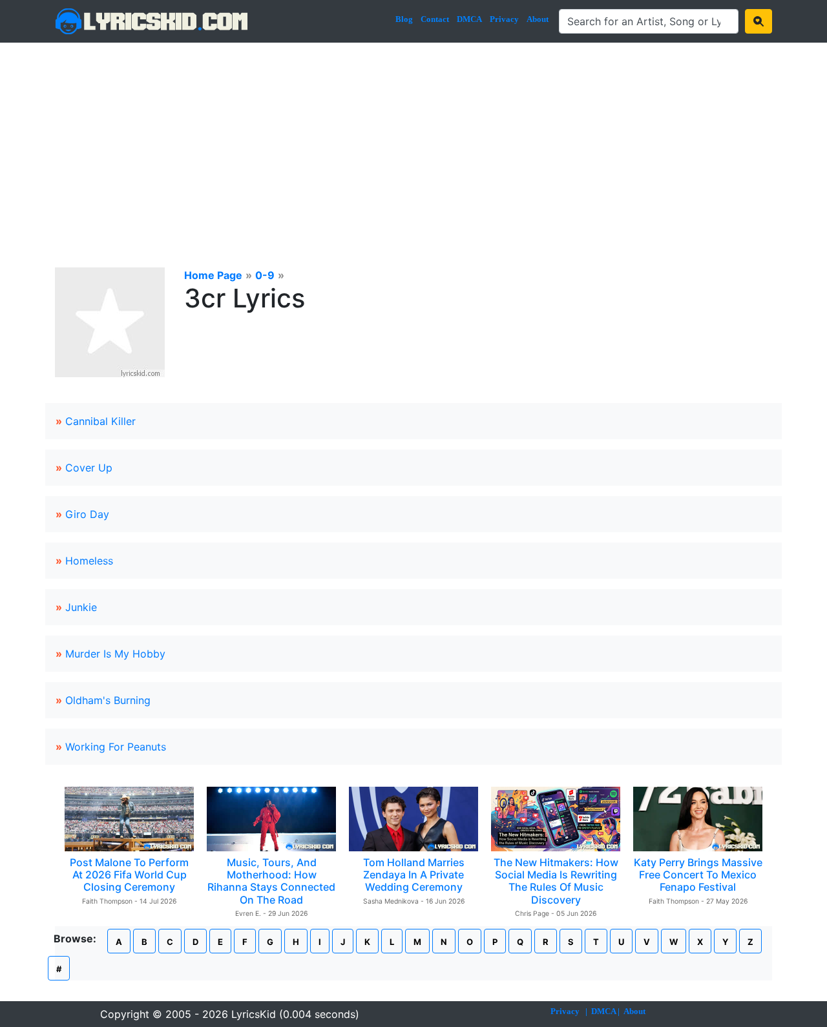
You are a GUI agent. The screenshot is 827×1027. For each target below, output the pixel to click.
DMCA (469, 19)
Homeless (89, 560)
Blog (404, 19)
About (538, 19)
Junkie (81, 607)
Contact (435, 19)
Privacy (504, 19)
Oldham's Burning (108, 700)
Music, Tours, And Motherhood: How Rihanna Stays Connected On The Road (271, 881)
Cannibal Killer (100, 421)
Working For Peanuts (115, 746)
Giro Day (87, 514)
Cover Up (88, 467)
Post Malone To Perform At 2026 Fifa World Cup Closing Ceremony (129, 874)
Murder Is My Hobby (115, 653)
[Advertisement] (413, 139)
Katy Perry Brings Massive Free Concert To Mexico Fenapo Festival (698, 874)
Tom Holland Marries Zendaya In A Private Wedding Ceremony (414, 874)
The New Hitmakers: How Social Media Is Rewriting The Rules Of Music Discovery (556, 881)
